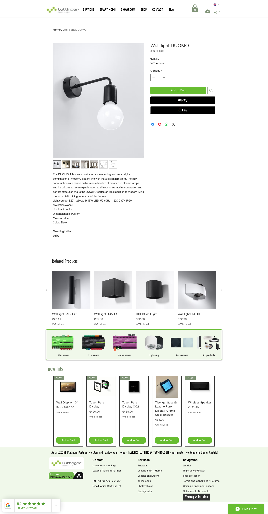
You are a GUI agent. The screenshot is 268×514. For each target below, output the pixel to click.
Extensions (93, 355)
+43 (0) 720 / (103, 480)
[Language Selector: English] (216, 4)
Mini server (63, 355)
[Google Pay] (182, 110)
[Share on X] (173, 124)
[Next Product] (221, 290)
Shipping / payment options (198, 485)
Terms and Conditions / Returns (201, 480)
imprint (187, 465)
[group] (134, 298)
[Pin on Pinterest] (160, 124)
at (120, 485)
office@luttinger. (109, 485)
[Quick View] (71, 290)
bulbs (56, 235)
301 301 (116, 480)
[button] (195, 8)
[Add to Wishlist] (211, 90)
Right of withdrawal (194, 470)
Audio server (124, 355)
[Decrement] (153, 77)
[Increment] (164, 77)
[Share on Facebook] (153, 124)
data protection (191, 475)
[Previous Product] (47, 290)
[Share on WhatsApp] (166, 124)
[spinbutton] (159, 77)
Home (57, 29)
